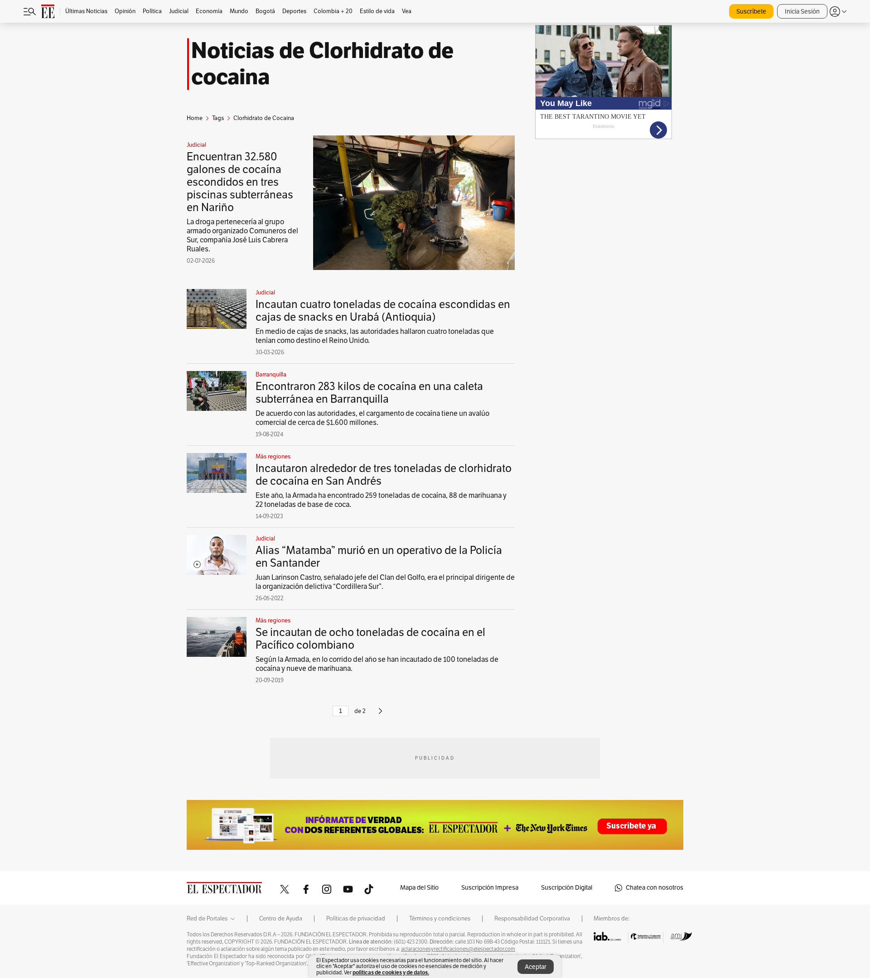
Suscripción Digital (566, 887)
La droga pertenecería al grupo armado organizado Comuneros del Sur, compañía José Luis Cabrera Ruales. (242, 235)
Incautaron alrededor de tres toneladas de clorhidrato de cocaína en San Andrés (384, 475)
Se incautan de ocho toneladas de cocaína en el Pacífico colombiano (370, 639)
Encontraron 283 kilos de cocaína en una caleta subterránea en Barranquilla (369, 393)
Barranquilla (271, 374)
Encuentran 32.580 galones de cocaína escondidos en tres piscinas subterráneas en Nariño (240, 182)
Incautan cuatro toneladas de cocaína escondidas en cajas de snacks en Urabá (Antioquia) (383, 311)
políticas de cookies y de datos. (391, 972)
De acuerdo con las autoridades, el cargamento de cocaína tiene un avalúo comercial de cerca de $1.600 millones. (372, 418)
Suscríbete (751, 11)
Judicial (196, 145)
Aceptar (535, 967)
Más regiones (273, 456)
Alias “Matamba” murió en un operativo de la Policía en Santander (379, 557)
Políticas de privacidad (355, 918)
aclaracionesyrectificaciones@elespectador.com (458, 949)
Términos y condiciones (439, 918)
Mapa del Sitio (419, 887)
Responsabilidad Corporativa (532, 918)
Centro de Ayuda (280, 918)
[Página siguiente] (380, 714)
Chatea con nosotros (654, 887)
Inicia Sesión (802, 11)
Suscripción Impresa (489, 887)
